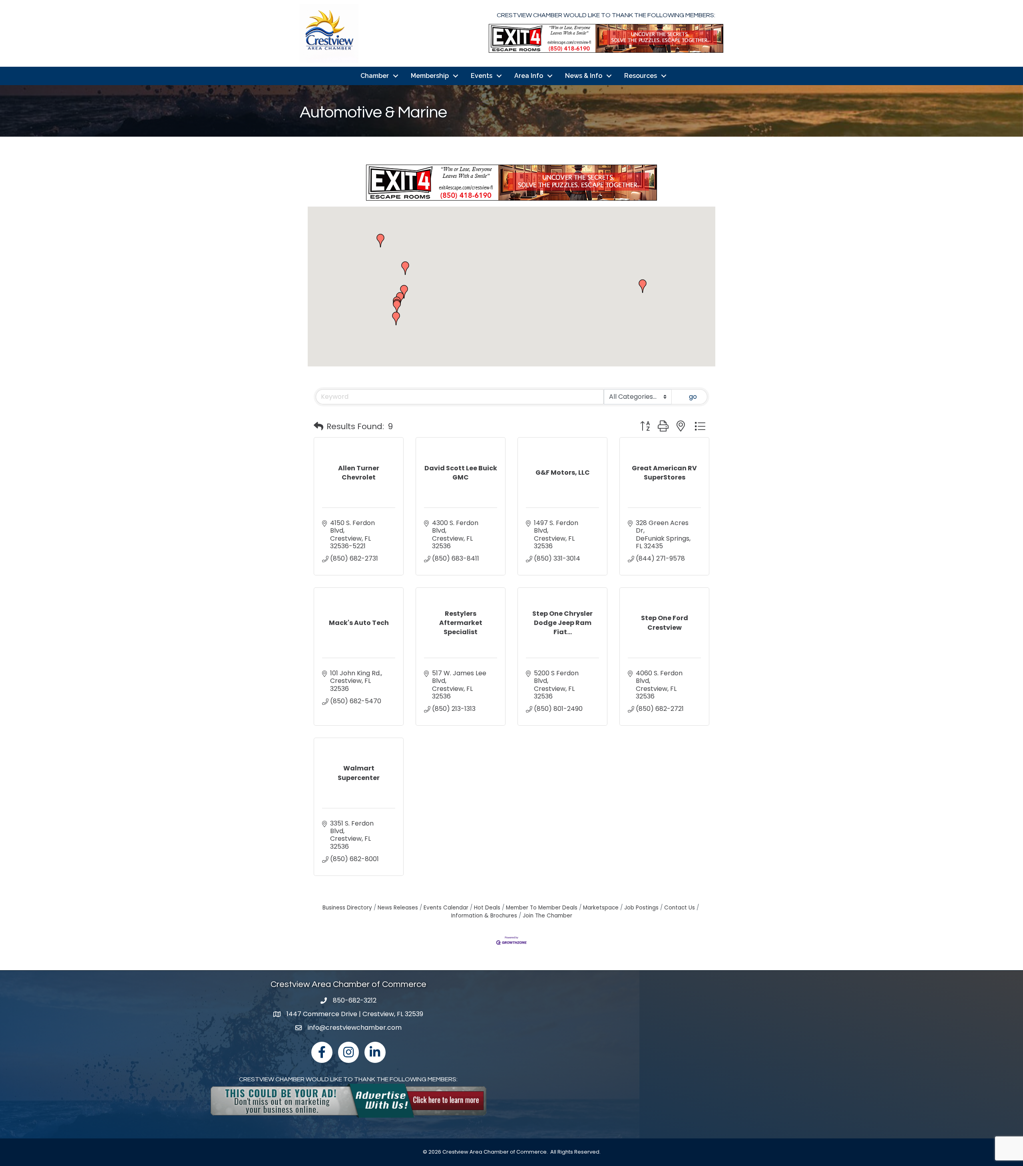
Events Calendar (446, 907)
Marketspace (601, 907)
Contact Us (679, 907)
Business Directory (347, 907)
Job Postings (641, 907)
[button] (404, 291)
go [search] (693, 396)
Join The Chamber (547, 915)
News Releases (398, 907)
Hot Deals (487, 907)
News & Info (583, 76)
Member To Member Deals (541, 907)
